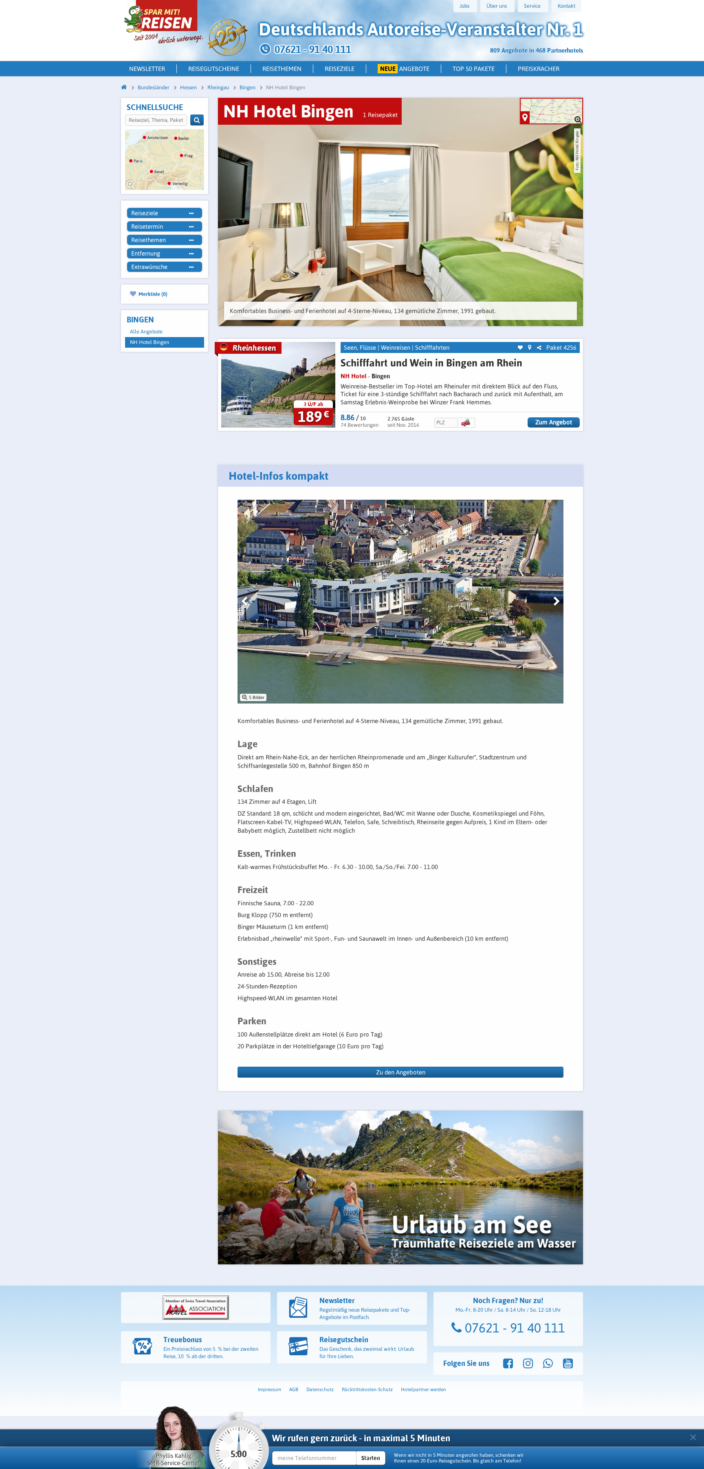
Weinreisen (395, 347)
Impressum (269, 1389)
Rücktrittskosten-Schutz (367, 1389)
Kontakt (566, 6)
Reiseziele (339, 68)
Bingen (381, 376)
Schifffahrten (432, 347)
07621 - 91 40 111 (513, 1327)
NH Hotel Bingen (149, 342)
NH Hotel (353, 376)
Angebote (405, 69)
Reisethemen (281, 68)
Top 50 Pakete (474, 68)
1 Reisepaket (380, 114)
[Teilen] (539, 348)
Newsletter (147, 68)
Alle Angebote (146, 332)
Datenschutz (320, 1389)
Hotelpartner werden (423, 1389)
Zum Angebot (553, 422)
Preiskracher (538, 68)
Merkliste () (152, 294)
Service (532, 6)
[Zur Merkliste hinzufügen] (520, 348)
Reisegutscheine (213, 68)
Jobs (464, 6)
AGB (293, 1389)
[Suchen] (197, 120)
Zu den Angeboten (400, 1072)
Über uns (496, 6)
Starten (370, 1458)
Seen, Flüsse (360, 347)
